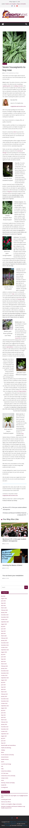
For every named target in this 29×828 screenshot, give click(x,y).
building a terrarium (18, 86)
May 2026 (3, 603)
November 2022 (5, 701)
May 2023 (3, 687)
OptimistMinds (9, 347)
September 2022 (5, 705)
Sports (2, 761)
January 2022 (4, 724)
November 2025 (5, 617)
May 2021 (3, 743)
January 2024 (4, 668)
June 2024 (3, 656)
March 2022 (4, 719)
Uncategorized (4, 787)
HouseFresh (18, 338)
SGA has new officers (10, 4)
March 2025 (4, 635)
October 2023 (4, 675)
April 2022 (3, 717)
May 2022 (4, 63)
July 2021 (3, 738)
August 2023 (4, 680)
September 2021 (5, 733)
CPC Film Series (4, 773)
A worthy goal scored (6, 799)
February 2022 (4, 722)
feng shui (10, 191)
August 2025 (4, 624)
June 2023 (3, 684)
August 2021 (4, 736)
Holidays (3, 750)
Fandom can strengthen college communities (11, 804)
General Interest (4, 757)
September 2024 (5, 649)
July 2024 (3, 654)
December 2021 (4, 726)
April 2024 (3, 661)
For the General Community (7, 754)
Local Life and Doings (6, 764)
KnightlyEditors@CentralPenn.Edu (18, 106)
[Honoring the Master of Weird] (14, 550)
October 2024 (4, 647)
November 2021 (5, 729)
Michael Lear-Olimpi (15, 73)
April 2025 (3, 633)
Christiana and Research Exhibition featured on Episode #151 (14, 514)
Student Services (5, 759)
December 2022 (4, 698)
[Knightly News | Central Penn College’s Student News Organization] (3, 24)
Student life (3, 785)
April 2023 (3, 689)
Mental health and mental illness (8, 745)
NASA (14, 132)
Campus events (4, 778)
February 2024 (4, 666)
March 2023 (4, 691)
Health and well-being (6, 747)
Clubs (2, 768)
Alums (2, 752)
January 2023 (4, 696)
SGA (2, 766)
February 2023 (4, 694)
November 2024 (5, 645)
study (13, 294)
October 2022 (4, 703)
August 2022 (4, 708)
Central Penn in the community (8, 775)
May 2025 (3, 631)
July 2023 (3, 682)
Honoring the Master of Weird (12, 565)
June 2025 (3, 628)
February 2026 (4, 610)
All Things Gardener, (21, 391)
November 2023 (5, 673)
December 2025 (4, 614)
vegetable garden (6, 86)
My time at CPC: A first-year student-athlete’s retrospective (15, 508)
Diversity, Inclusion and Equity (8, 782)
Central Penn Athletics (6, 771)
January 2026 (4, 612)
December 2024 (4, 642)
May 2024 (3, 659)
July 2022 (3, 710)
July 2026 (3, 596)
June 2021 (3, 740)
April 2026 (3, 605)
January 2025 (4, 640)
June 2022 (3, 712)
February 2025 (4, 638)
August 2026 (4, 598)
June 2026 (3, 600)
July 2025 (3, 626)
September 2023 (5, 677)
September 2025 (5, 621)
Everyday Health (21, 299)
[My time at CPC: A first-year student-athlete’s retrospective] (14, 523)
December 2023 (4, 670)
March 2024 (4, 663)
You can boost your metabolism (13, 575)
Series (2, 780)
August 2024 (4, 652)
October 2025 (4, 619)
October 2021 (4, 731)
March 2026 (4, 607)
